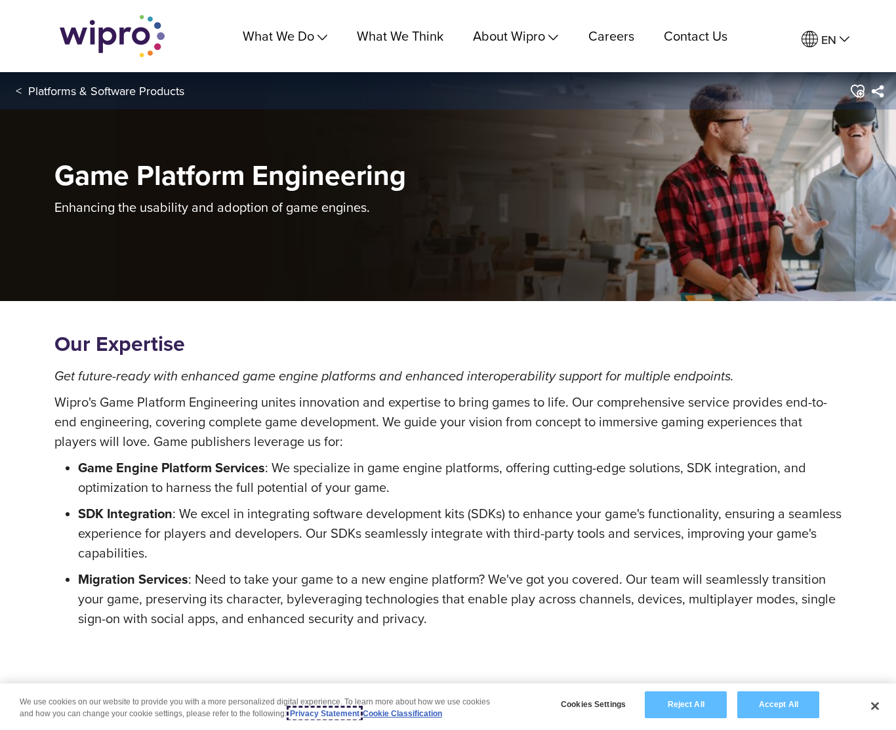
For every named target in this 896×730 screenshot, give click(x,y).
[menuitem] (825, 39)
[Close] (875, 705)
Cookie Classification (402, 713)
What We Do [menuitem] (278, 35)
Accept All (778, 704)
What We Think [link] (400, 35)
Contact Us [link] (695, 35)
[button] (857, 91)
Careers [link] (611, 35)
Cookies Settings (593, 704)
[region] (448, 706)
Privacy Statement (324, 713)
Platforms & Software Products (106, 91)
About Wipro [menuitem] (509, 35)
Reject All (686, 704)
